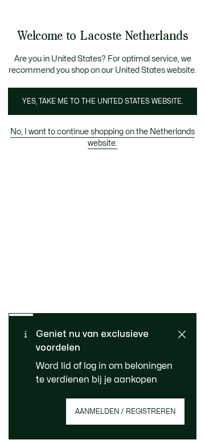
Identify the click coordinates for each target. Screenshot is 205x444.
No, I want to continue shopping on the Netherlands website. (102, 137)
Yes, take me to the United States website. (102, 101)
